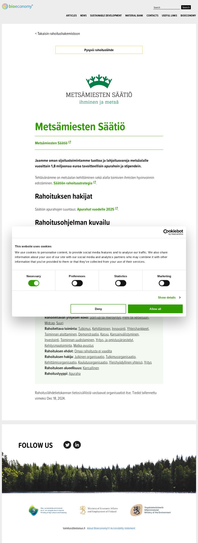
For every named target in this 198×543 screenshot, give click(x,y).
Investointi (52, 339)
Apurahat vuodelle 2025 (95, 209)
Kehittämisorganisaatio (61, 362)
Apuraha (75, 373)
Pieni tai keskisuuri (135, 317)
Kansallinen (91, 367)
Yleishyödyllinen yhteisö (126, 362)
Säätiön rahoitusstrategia (73, 183)
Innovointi (118, 328)
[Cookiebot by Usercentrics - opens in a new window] (166, 232)
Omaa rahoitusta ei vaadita (93, 351)
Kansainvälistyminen (124, 334)
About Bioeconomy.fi (98, 528)
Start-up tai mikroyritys (105, 317)
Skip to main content (15, 9)
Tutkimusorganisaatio (121, 356)
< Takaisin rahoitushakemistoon (57, 33)
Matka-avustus (83, 345)
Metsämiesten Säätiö (51, 143)
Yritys (148, 362)
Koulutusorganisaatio (93, 362)
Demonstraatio (88, 334)
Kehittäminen (101, 328)
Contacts (152, 15)
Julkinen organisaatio (89, 356)
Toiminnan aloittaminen (61, 334)
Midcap (50, 322)
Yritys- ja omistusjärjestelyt (114, 339)
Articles (71, 15)
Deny (98, 309)
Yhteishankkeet (137, 328)
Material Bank (134, 15)
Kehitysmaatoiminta (58, 345)
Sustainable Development (106, 15)
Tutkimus (84, 328)
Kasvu (104, 334)
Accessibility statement (123, 528)
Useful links (169, 15)
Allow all (155, 309)
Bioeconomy (188, 15)
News (83, 15)
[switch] (77, 283)
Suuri (59, 322)
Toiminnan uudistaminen (77, 339)
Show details (167, 297)
